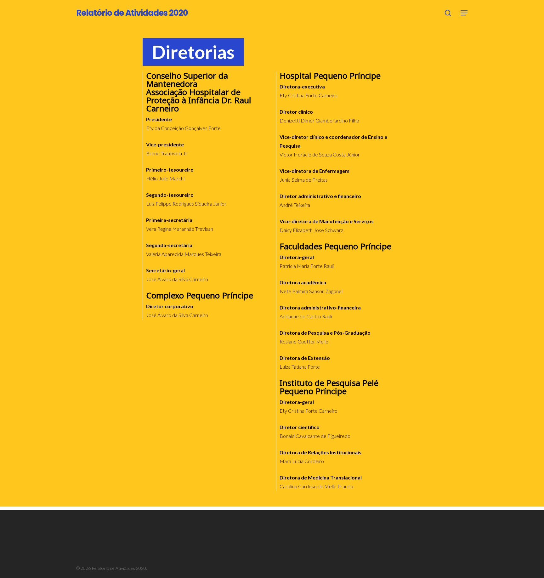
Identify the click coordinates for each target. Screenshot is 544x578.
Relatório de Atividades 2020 (132, 13)
